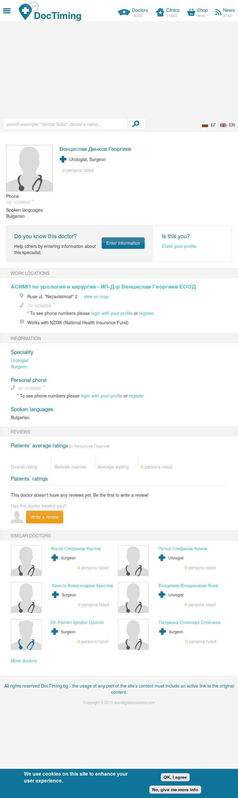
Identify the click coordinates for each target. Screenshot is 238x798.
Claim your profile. (179, 246)
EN (232, 125)
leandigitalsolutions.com (134, 702)
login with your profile (112, 313)
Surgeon (19, 366)
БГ (213, 125)
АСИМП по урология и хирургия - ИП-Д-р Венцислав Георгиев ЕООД (103, 286)
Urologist (19, 360)
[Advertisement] (119, 68)
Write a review (45, 517)
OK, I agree (175, 777)
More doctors (24, 660)
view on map (96, 296)
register (146, 313)
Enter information (123, 243)
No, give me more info (175, 789)
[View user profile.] (29, 169)
